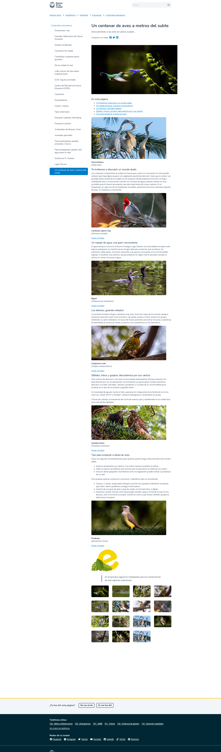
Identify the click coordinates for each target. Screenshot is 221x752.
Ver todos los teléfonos (60, 728)
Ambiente (84, 15)
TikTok (122, 739)
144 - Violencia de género (128, 723)
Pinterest (135, 739)
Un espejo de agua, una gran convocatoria (114, 105)
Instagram (71, 739)
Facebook (57, 739)
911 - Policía (110, 723)
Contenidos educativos (115, 15)
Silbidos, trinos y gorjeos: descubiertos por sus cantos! (119, 111)
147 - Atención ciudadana (152, 723)
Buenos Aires (55, 15)
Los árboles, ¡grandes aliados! (108, 108)
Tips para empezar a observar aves (111, 114)
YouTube (97, 739)
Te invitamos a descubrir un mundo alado (114, 103)
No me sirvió (86, 705)
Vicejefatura (70, 15)
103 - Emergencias (83, 723)
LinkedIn (110, 739)
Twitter (84, 739)
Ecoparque (96, 15)
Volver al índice (97, 238)
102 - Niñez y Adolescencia (61, 723)
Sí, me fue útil (105, 705)
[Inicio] (56, 5)
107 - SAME (97, 723)
